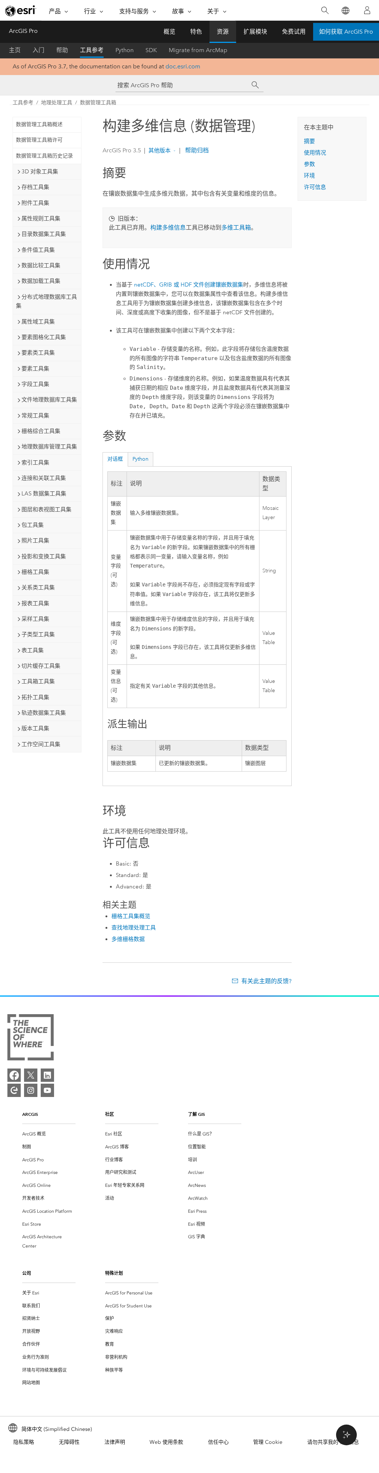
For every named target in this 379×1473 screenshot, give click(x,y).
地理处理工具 (56, 102)
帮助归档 (196, 150)
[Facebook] (14, 1075)
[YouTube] (47, 1090)
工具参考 (92, 50)
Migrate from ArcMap (198, 50)
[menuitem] (49, 1134)
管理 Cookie (267, 1442)
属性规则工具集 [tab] (40, 218)
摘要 (309, 141)
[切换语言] (345, 10)
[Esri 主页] (20, 11)
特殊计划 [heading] (114, 1273)
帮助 (62, 50)
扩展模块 (255, 31)
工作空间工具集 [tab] (40, 744)
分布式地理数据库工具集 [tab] (46, 301)
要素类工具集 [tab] (38, 352)
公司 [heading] (26, 1273)
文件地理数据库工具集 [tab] (49, 399)
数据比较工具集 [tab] (40, 265)
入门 (38, 50)
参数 (309, 164)
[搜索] (325, 10)
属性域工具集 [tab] (38, 321)
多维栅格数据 (128, 939)
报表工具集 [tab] (35, 603)
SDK (151, 50)
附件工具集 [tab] (35, 203)
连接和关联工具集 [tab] (43, 478)
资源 (223, 31)
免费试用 (294, 31)
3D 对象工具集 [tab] (39, 171)
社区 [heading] (109, 1114)
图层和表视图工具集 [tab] (46, 509)
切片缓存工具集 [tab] (40, 666)
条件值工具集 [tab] (38, 250)
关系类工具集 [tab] (38, 587)
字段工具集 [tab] (35, 384)
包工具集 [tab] (32, 525)
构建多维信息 (168, 227)
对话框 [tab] (115, 459)
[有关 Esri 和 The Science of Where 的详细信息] (30, 1038)
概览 (169, 31)
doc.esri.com (182, 66)
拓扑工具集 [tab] (35, 697)
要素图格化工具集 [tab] (43, 337)
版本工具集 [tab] (35, 728)
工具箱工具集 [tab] (38, 681)
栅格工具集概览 (130, 916)
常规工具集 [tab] (35, 415)
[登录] (367, 10)
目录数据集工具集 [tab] (43, 234)
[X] (30, 1075)
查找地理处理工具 (133, 927)
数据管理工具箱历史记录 (44, 156)
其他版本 (159, 150)
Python (124, 50)
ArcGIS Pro (23, 30)
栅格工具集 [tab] (35, 572)
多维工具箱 (236, 227)
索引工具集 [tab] (35, 462)
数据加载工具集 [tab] (40, 281)
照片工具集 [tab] (35, 540)
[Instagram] (30, 1090)
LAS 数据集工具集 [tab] (43, 493)
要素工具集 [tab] (35, 368)
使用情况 (315, 152)
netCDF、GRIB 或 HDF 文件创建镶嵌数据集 (188, 284)
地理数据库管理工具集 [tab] (49, 446)
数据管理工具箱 (98, 102)
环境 (309, 175)
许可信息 (315, 187)
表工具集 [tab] (32, 650)
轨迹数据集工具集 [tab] (43, 713)
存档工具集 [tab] (35, 187)
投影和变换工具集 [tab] (43, 556)
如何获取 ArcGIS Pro (346, 31)
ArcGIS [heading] (30, 1114)
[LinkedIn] (47, 1075)
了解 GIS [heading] (196, 1114)
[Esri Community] (14, 1090)
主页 (15, 50)
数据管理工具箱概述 (39, 124)
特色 (196, 31)
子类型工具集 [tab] (38, 634)
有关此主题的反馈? (266, 981)
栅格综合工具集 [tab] (40, 431)
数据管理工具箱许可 (39, 140)
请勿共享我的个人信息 (333, 1442)
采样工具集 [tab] (35, 619)
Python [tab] (140, 459)
